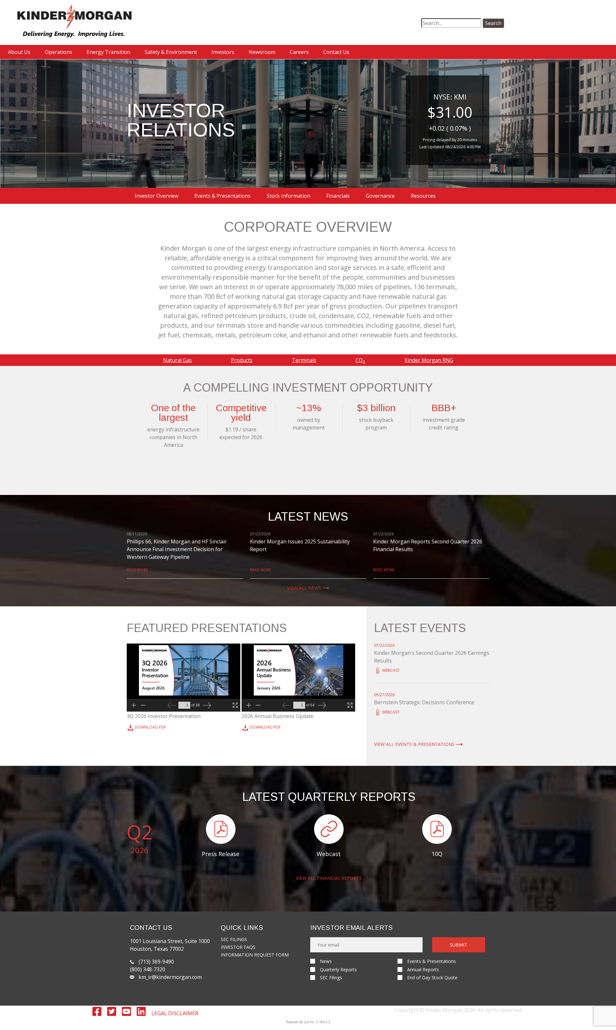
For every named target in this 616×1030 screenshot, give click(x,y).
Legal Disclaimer (174, 1013)
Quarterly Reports (338, 969)
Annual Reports (423, 969)
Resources (423, 195)
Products (241, 360)
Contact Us (336, 52)
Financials (338, 195)
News (326, 961)
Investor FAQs (238, 947)
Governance (380, 195)
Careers (299, 52)
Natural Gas (177, 360)
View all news (304, 588)
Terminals (304, 360)
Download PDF (150, 728)
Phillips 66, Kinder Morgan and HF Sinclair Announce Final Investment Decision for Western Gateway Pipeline (177, 549)
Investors (222, 52)
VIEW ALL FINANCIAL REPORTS (329, 878)
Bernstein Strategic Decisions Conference (424, 702)
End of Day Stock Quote (432, 977)
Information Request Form (255, 955)
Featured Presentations (207, 628)
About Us (19, 52)
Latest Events (420, 628)
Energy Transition (108, 52)
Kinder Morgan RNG (429, 360)
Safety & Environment (171, 52)
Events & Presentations (222, 195)
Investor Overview (156, 195)
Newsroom (262, 52)
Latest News (308, 517)
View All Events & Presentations (414, 744)
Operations (58, 52)
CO (360, 360)
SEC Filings (234, 939)
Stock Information (288, 195)
